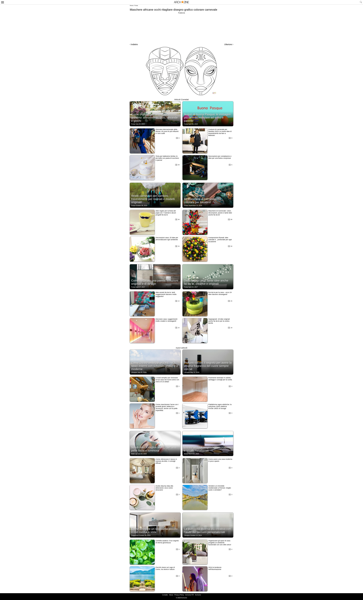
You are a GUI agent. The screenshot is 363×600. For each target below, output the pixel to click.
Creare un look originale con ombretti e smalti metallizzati (207, 449)
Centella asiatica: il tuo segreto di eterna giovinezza (167, 542)
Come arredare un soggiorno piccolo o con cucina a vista (154, 530)
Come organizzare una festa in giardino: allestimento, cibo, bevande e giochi (154, 117)
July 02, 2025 (142, 454)
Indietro (134, 44)
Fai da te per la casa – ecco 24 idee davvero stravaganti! (220, 293)
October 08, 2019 (141, 205)
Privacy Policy (179, 595)
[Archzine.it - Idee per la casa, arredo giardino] (181, 2)
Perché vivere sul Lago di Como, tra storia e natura (165, 568)
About (171, 595)
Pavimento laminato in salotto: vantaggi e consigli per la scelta (220, 379)
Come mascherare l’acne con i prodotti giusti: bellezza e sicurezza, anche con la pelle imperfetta (167, 407)
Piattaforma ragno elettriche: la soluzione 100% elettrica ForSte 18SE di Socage (220, 406)
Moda (186, 454)
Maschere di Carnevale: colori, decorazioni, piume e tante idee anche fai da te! (220, 213)
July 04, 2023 (140, 124)
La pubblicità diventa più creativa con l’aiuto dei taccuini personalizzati (207, 530)
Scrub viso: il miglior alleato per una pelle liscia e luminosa (153, 449)
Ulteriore (228, 44)
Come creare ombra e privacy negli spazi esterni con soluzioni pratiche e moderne (154, 366)
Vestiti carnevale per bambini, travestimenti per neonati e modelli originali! (153, 199)
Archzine (198, 595)
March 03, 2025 (193, 454)
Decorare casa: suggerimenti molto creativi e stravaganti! (166, 320)
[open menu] (2, 2)
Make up (134, 454)
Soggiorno (134, 535)
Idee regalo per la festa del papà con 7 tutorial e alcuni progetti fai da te (166, 213)
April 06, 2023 (193, 124)
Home (131, 5)
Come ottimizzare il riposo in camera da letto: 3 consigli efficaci (166, 461)
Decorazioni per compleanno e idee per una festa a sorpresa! (219, 157)
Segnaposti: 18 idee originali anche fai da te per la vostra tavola (219, 321)
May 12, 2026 (194, 372)
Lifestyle (134, 372)
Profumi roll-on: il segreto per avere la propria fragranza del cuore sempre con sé (208, 366)
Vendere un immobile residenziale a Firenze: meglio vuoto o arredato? (219, 488)
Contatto (165, 595)
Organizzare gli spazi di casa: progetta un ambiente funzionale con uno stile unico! (219, 543)
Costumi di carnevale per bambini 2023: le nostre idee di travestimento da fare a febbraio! (220, 132)
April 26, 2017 (193, 287)
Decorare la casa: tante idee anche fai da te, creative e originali (206, 282)
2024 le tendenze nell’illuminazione (214, 568)
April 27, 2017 (140, 287)
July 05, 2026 (142, 372)
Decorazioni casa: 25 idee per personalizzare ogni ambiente (167, 239)
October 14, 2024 (196, 535)
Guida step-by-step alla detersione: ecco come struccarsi (164, 488)
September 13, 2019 (195, 205)
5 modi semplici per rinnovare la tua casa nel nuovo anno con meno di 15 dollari (167, 380)
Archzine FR (189, 595)
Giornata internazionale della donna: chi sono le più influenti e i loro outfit (167, 131)
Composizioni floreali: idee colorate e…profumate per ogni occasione (220, 240)
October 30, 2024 (144, 535)
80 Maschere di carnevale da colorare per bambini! (202, 200)
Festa (136, 5)
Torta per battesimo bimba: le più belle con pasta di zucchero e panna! (167, 158)
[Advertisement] (181, 27)
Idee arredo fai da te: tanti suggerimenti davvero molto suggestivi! (166, 294)
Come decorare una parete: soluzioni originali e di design (154, 282)
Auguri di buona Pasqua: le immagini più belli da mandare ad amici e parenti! (207, 117)
